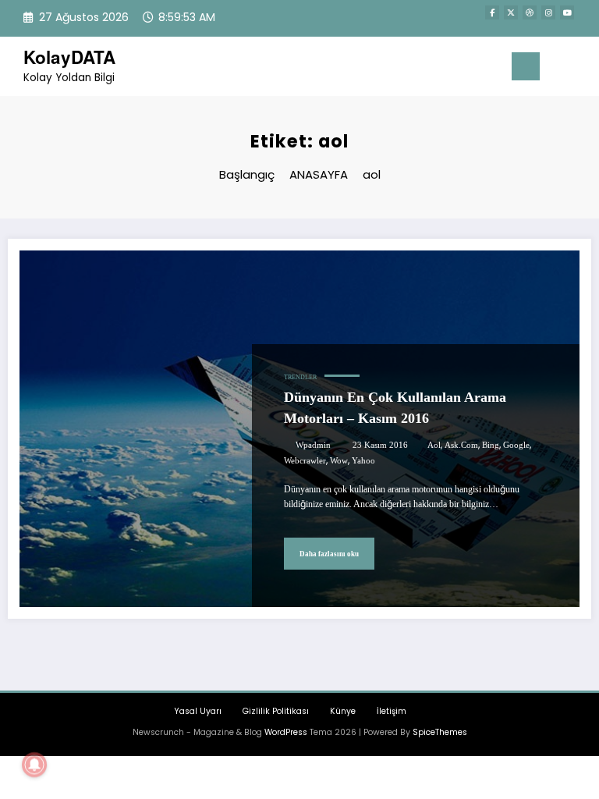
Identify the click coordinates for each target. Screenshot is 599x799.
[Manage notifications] (34, 764)
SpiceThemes (440, 732)
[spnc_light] (583, 68)
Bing (490, 445)
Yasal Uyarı (198, 711)
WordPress (285, 732)
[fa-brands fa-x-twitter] (511, 12)
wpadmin (313, 445)
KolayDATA (69, 56)
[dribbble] (530, 12)
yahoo (363, 460)
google (516, 445)
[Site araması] (559, 69)
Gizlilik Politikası (276, 711)
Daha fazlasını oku (329, 554)
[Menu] (526, 66)
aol (434, 445)
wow (339, 460)
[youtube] (567, 12)
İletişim (391, 711)
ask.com (461, 445)
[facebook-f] (492, 12)
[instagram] (548, 12)
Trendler (300, 377)
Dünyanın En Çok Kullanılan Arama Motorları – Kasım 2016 (395, 407)
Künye (343, 711)
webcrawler (305, 460)
